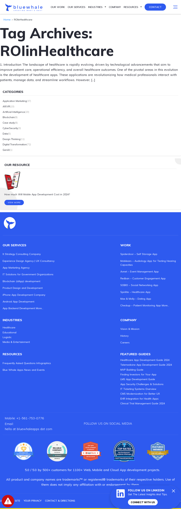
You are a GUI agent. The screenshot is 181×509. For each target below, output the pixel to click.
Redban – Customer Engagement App (143, 278)
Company (115, 7)
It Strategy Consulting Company (22, 254)
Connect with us (143, 502)
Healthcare (9, 327)
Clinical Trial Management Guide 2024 (142, 403)
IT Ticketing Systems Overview (138, 389)
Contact (155, 7)
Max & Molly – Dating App (135, 298)
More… (39, 308)
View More (14, 202)
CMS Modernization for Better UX (140, 393)
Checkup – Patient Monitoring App (140, 305)
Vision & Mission (129, 329)
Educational (9, 332)
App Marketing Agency (16, 267)
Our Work (58, 7)
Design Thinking (11, 139)
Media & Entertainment (16, 342)
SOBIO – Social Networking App (139, 285)
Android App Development (18, 301)
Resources (131, 7)
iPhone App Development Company (24, 294)
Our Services (76, 7)
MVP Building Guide (131, 369)
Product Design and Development (23, 288)
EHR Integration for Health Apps (139, 398)
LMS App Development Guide (137, 379)
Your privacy (33, 500)
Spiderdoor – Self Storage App (138, 254)
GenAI (6, 149)
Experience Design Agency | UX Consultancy (28, 261)
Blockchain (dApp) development (21, 281)
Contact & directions (60, 500)
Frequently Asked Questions (19, 363)
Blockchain (9, 117)
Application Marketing (15, 101)
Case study (9, 122)
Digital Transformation (15, 144)
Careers (125, 342)
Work (125, 245)
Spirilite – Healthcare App (135, 292)
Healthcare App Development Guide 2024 (145, 360)
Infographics (43, 363)
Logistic (7, 337)
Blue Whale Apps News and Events (24, 369)
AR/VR (6, 106)
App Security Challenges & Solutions (142, 384)
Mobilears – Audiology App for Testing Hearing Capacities (148, 262)
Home (7, 19)
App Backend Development (19, 308)
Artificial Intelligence (14, 112)
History (124, 335)
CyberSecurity (10, 128)
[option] (90, 184)
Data (5, 133)
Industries (95, 7)
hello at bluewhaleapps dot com (28, 429)
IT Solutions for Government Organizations (28, 274)
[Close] (173, 491)
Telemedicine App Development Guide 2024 (146, 364)
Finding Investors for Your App (138, 374)
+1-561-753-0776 (30, 418)
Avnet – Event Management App (139, 271)
